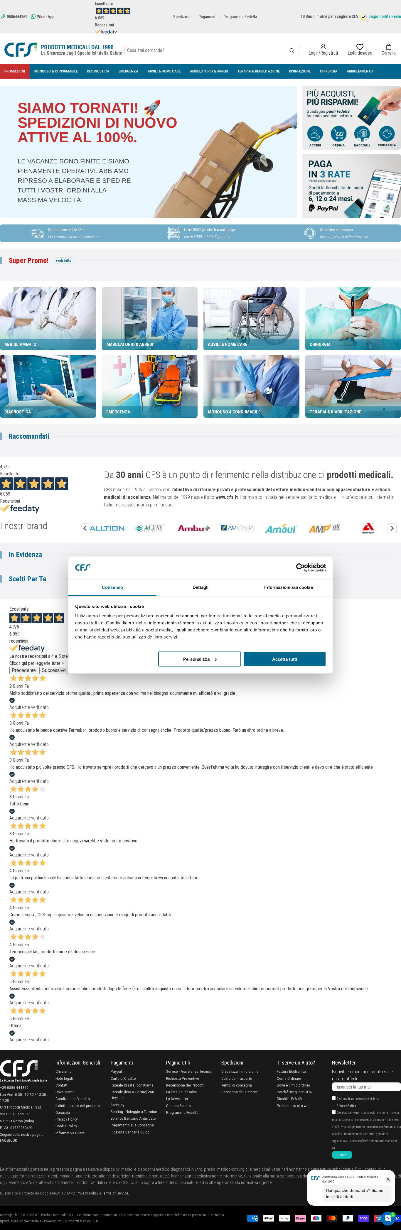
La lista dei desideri (181, 1091)
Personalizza (196, 659)
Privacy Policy (66, 1119)
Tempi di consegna (236, 1085)
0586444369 (16, 16)
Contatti (61, 1085)
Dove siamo (65, 1091)
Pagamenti (207, 16)
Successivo (54, 670)
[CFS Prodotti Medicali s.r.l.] (63, 50)
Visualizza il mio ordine (240, 1071)
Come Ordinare (289, 1078)
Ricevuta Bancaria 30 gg (130, 1132)
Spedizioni (182, 16)
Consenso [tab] (112, 586)
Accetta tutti (284, 659)
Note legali (64, 1078)
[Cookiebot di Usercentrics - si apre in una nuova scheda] (300, 567)
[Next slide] (392, 528)
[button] (388, 49)
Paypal (116, 1071)
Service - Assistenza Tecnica (189, 1071)
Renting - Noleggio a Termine (134, 1111)
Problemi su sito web (294, 1105)
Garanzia (62, 1112)
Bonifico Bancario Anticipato (133, 1118)
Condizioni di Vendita (72, 1098)
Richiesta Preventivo (182, 1078)
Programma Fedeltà (240, 16)
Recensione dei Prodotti (185, 1085)
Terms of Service (115, 1193)
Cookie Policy (66, 1125)
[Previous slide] (85, 528)
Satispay (117, 1104)
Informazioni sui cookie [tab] (288, 586)
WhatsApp (45, 16)
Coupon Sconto (178, 1105)
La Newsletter (177, 1098)
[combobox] (212, 50)
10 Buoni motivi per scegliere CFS (329, 16)
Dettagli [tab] (201, 586)
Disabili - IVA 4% (290, 1098)
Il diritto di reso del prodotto (77, 1105)
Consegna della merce (239, 1091)
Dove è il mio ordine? (294, 1085)
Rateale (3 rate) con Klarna (132, 1085)
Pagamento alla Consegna (132, 1125)
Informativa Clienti (70, 1133)
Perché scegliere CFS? (295, 1091)
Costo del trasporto (236, 1078)
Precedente (24, 670)
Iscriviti (342, 1155)
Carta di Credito (123, 1078)
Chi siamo (63, 1071)
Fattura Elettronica (291, 1071)
